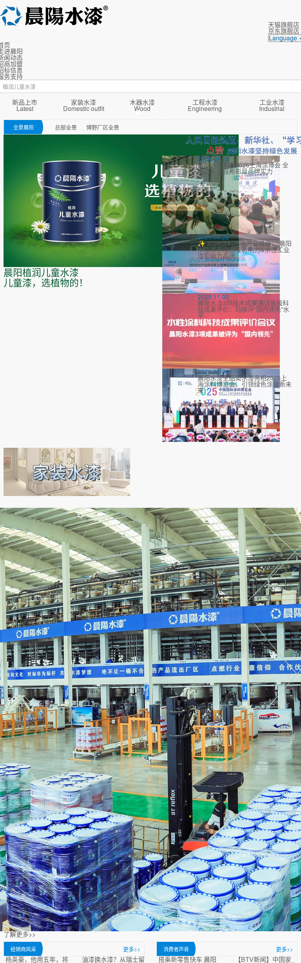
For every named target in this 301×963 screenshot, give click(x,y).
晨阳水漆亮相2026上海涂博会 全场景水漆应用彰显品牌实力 (243, 168)
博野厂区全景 (102, 127)
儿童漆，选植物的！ (46, 282)
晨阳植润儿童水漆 (41, 272)
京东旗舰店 (283, 30)
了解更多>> (20, 934)
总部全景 (66, 127)
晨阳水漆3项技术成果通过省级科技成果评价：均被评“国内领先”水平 (243, 309)
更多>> (131, 949)
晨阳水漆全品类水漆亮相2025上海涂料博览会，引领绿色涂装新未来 (245, 384)
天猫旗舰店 (283, 24)
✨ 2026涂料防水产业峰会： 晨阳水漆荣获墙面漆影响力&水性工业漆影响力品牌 (245, 249)
